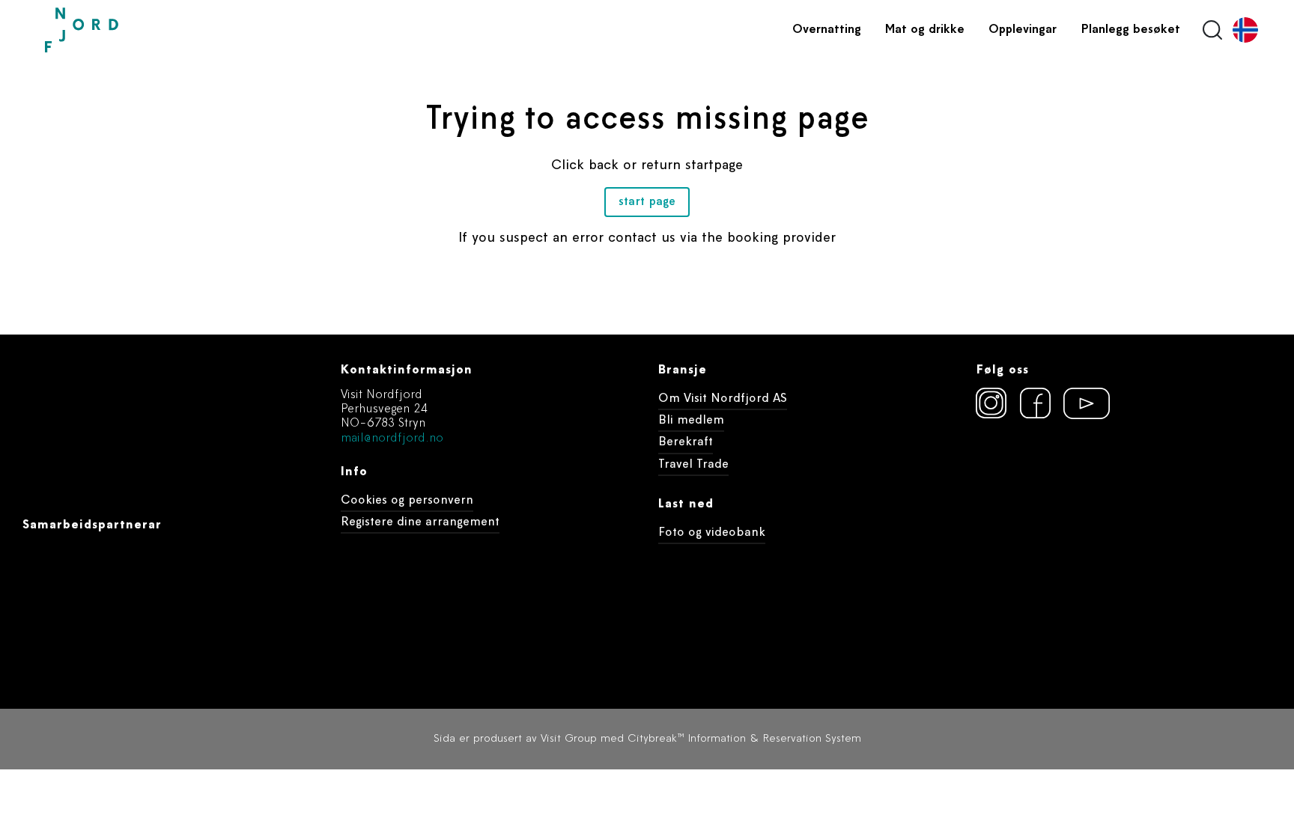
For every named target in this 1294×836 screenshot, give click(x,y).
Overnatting (826, 30)
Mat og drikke (925, 30)
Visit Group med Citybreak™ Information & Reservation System (701, 739)
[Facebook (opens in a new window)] (1036, 403)
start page (647, 202)
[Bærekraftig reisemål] (1090, 484)
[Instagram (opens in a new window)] (991, 403)
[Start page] (116, 30)
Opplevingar (1022, 30)
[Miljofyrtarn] (1003, 484)
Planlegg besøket (1130, 30)
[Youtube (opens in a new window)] (1080, 403)
